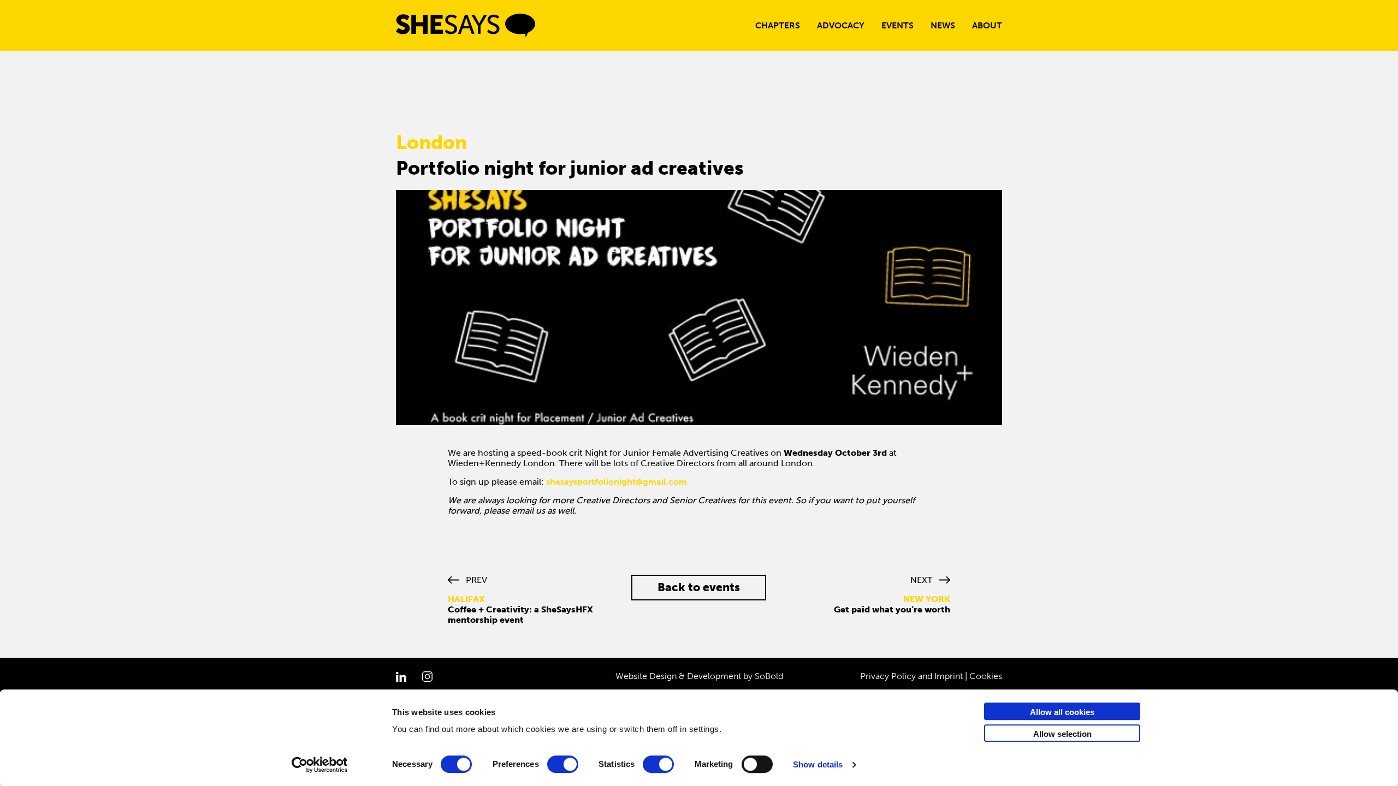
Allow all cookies (1062, 712)
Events (897, 25)
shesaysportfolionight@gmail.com (616, 482)
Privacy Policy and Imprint (911, 676)
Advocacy (840, 25)
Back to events (698, 587)
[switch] (562, 764)
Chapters (777, 25)
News (943, 25)
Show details (818, 764)
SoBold (769, 676)
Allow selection (1062, 734)
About (987, 25)
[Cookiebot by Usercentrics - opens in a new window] (320, 765)
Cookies (985, 676)
